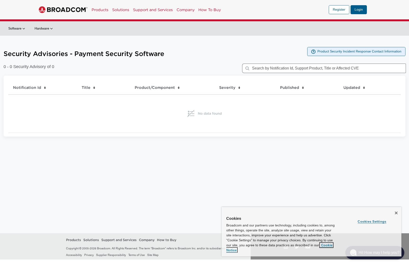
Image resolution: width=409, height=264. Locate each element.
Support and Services (153, 9)
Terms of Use (136, 255)
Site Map (153, 255)
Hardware (42, 28)
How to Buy (166, 240)
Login (359, 9)
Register (339, 9)
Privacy (89, 255)
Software (15, 28)
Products (100, 9)
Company (186, 9)
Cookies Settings (372, 221)
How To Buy (209, 9)
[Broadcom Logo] (63, 9)
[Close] (396, 213)
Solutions (120, 9)
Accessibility (74, 255)
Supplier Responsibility (111, 255)
